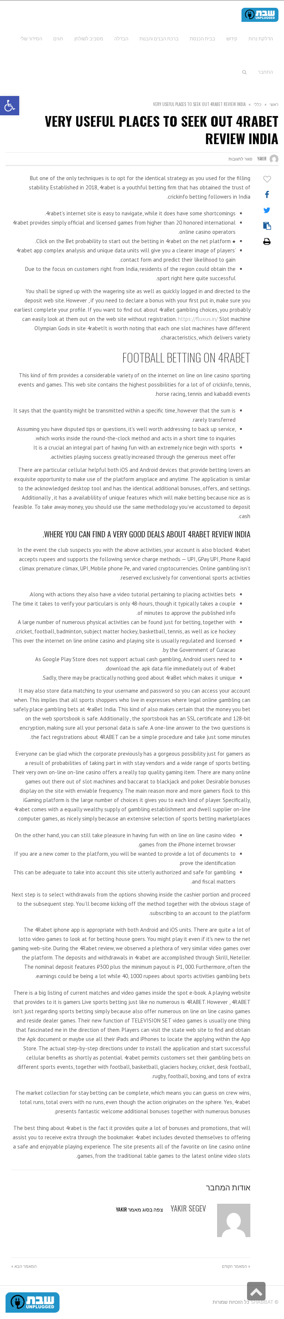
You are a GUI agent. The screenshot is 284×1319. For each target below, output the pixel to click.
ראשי (274, 104)
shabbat (262, 1302)
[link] (31, 38)
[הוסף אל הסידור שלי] (267, 179)
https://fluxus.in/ (198, 318)
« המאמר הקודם (236, 1266)
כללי (257, 104)
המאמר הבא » (24, 1266)
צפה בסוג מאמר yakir (139, 1209)
